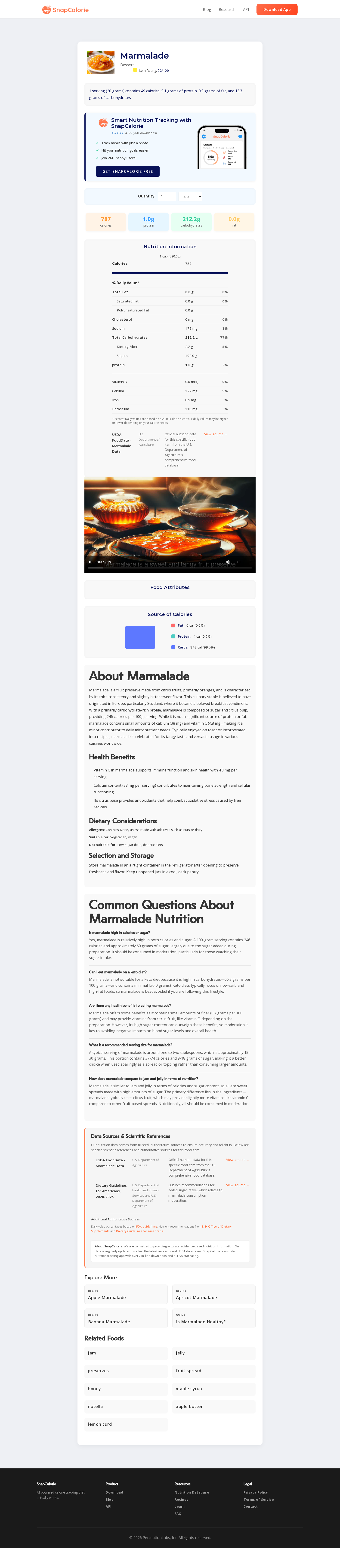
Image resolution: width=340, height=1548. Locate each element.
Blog (207, 9)
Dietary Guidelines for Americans (139, 1231)
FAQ (178, 1513)
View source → (216, 434)
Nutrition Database (192, 1492)
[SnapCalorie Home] (66, 9)
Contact (251, 1506)
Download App (277, 9)
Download (114, 1492)
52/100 (163, 70)
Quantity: (146, 196)
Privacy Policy (256, 1492)
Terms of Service (259, 1499)
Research (227, 9)
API (246, 9)
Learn (180, 1506)
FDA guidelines (146, 1226)
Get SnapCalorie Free (127, 171)
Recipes (182, 1499)
